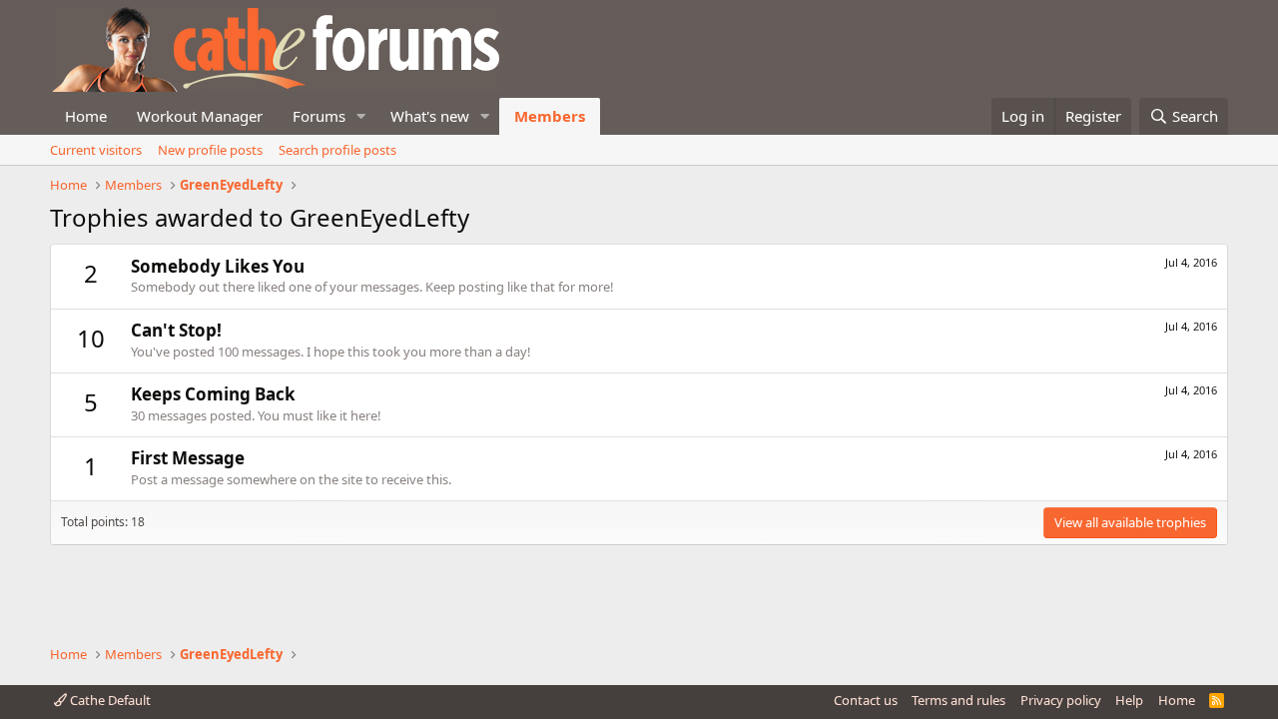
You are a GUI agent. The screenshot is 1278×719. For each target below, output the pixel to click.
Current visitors (96, 150)
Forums (319, 116)
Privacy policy (1060, 700)
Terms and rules (958, 700)
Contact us (866, 700)
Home (86, 116)
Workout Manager (200, 116)
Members (549, 116)
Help (1129, 700)
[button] (361, 116)
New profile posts (210, 150)
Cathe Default (109, 700)
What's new (429, 116)
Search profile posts (337, 150)
